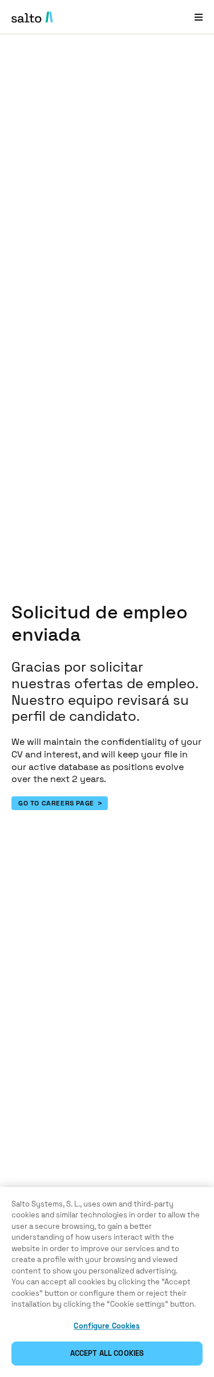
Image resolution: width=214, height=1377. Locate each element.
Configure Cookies (107, 1326)
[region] (107, 1282)
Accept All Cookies (107, 1353)
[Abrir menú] (198, 17)
